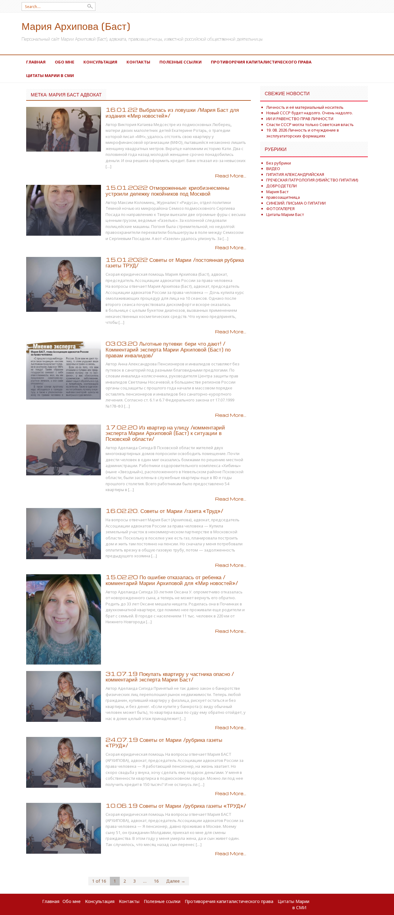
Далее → (175, 881)
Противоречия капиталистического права (261, 62)
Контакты (138, 62)
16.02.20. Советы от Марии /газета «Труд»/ (164, 510)
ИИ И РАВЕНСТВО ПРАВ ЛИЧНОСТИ (299, 118)
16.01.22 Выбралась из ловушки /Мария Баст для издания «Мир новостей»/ (172, 112)
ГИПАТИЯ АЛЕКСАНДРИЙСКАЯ (295, 174)
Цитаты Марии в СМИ (50, 75)
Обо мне (64, 62)
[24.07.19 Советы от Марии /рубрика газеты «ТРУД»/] (63, 762)
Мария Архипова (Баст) (76, 26)
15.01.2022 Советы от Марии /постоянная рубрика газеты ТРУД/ (175, 262)
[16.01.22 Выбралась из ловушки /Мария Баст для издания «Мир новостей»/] (63, 129)
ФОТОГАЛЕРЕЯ (280, 208)
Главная (36, 62)
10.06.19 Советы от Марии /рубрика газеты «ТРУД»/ (176, 805)
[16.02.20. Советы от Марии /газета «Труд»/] (63, 533)
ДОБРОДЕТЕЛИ (281, 186)
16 (156, 881)
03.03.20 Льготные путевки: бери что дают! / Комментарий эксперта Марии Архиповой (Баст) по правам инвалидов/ (168, 349)
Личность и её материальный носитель (305, 107)
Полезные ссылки (180, 62)
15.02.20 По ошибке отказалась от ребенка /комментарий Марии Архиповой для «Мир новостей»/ (172, 580)
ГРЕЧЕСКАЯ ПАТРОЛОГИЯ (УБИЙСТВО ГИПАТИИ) (312, 180)
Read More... (230, 175)
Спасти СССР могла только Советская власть (310, 124)
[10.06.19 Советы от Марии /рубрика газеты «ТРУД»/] (63, 828)
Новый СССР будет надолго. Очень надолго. (309, 113)
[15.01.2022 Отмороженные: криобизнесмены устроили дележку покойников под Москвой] (63, 210)
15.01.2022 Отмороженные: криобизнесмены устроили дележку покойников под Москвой (167, 190)
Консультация (100, 62)
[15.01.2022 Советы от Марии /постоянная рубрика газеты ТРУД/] (63, 284)
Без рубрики (278, 163)
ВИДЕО (273, 168)
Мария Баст (277, 191)
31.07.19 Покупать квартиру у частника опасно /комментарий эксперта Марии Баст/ (170, 676)
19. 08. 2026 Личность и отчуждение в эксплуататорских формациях (302, 133)
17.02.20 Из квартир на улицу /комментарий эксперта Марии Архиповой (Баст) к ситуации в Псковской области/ (165, 432)
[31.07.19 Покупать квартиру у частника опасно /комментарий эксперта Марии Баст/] (63, 696)
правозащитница (283, 197)
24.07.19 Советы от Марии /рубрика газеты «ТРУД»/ (164, 742)
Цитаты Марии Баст (285, 214)
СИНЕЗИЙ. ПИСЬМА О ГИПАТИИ (296, 203)
